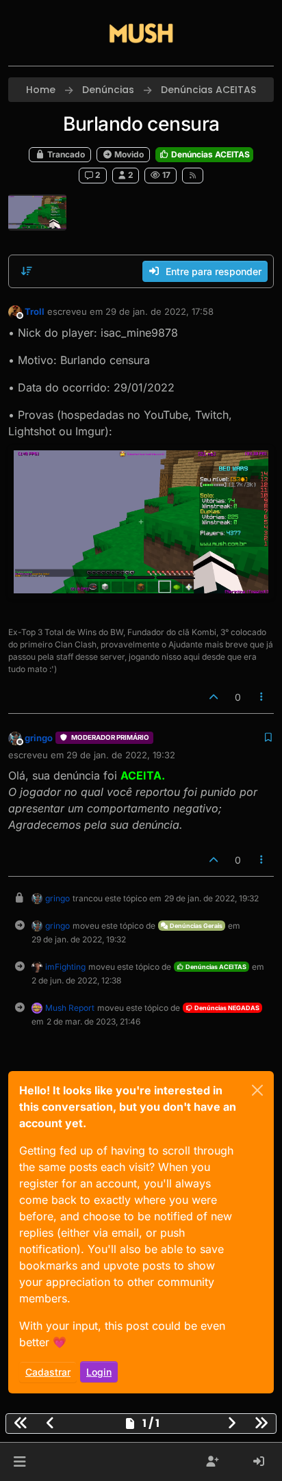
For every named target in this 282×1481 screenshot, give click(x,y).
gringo (39, 737)
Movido (128, 154)
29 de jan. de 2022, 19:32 (120, 754)
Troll (34, 311)
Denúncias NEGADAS (226, 1008)
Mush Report (69, 1008)
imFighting (65, 967)
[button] (19, 1462)
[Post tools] (262, 697)
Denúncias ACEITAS (209, 154)
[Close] (257, 1090)
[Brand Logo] (141, 32)
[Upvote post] (213, 697)
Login (99, 1372)
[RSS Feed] (192, 175)
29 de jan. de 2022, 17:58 (159, 311)
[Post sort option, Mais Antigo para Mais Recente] (26, 271)
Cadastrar (47, 1372)
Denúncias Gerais (195, 925)
